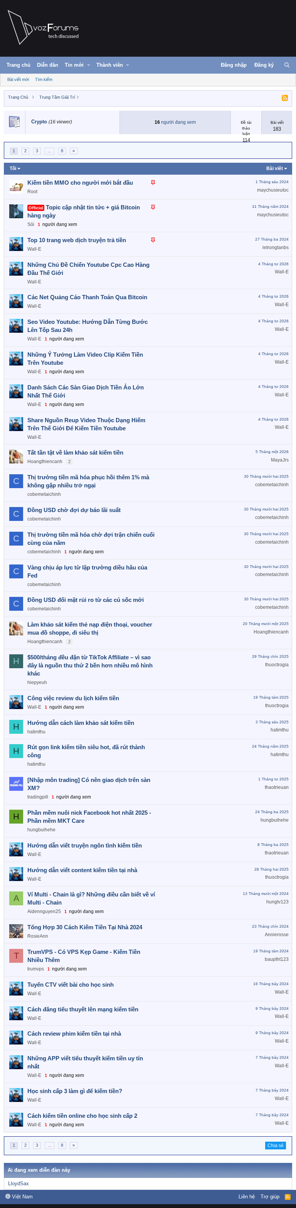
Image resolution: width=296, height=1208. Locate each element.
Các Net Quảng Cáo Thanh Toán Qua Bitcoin (87, 297)
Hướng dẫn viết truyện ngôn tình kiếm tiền (84, 845)
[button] (89, 65)
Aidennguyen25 (44, 911)
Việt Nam (21, 1197)
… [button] (49, 150)
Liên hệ (247, 1197)
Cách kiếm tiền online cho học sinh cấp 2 (82, 1115)
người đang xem (178, 122)
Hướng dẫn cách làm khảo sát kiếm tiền (80, 722)
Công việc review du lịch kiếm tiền (73, 698)
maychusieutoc (273, 190)
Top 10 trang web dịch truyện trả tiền (76, 240)
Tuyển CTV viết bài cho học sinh (70, 984)
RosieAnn (37, 936)
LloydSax (18, 1183)
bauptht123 (277, 959)
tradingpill (37, 797)
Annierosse (277, 934)
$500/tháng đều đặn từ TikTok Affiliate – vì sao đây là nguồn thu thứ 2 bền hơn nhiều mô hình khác (90, 665)
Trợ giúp (270, 1197)
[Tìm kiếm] (287, 65)
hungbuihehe (41, 829)
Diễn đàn (47, 65)
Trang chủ (18, 65)
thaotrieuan (277, 787)
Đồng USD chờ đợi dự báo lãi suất (74, 510)
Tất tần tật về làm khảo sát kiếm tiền (75, 452)
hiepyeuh (37, 682)
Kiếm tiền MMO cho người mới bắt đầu (80, 182)
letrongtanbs (275, 247)
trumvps (35, 969)
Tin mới (74, 65)
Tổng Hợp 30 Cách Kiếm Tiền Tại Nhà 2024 (84, 927)
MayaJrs (280, 460)
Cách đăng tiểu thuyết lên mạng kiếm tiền (82, 1009)
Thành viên (109, 65)
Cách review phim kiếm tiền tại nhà (74, 1033)
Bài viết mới (18, 79)
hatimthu (36, 732)
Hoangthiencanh (44, 461)
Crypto (39, 122)
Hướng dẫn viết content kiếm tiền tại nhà (82, 870)
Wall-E (34, 249)
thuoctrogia (277, 664)
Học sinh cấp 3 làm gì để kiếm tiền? (74, 1091)
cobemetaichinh (44, 494)
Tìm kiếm (43, 79)
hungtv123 (277, 902)
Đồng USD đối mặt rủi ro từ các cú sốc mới (85, 599)
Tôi (13, 168)
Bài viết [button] (274, 168)
